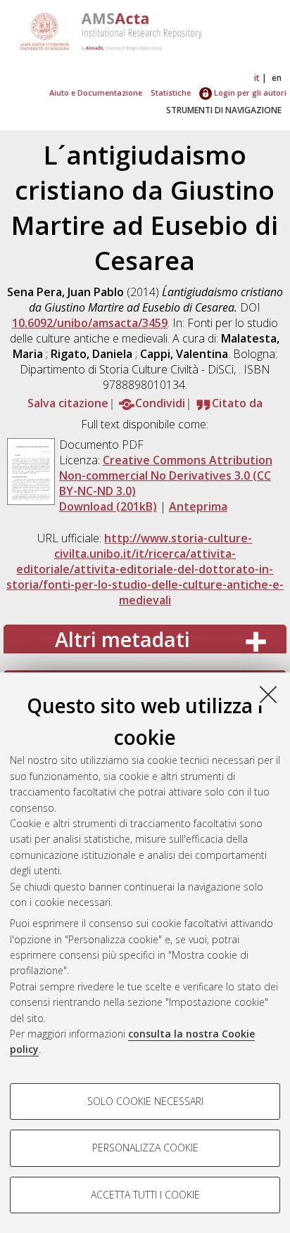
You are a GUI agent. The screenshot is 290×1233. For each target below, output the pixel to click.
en (277, 78)
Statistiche (171, 92)
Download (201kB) (108, 506)
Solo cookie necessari (145, 1101)
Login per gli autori (249, 92)
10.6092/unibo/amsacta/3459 (90, 323)
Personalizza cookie (145, 1147)
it (257, 78)
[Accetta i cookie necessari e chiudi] (268, 694)
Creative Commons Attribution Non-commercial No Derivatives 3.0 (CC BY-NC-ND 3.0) (165, 475)
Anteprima (198, 506)
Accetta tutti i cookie (145, 1194)
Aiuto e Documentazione (95, 92)
